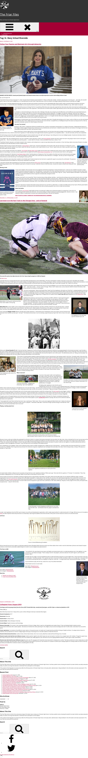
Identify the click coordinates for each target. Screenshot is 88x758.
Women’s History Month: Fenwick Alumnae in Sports (14, 688)
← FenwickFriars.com (7, 33)
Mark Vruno (4, 278)
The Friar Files (9, 14)
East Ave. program (52, 359)
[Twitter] (11, 752)
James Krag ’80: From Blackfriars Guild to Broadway (13, 686)
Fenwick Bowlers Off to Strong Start (10, 693)
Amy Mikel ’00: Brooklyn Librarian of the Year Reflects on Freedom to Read (19, 685)
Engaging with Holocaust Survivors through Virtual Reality (15, 677)
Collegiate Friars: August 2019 (10, 604)
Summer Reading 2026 (7, 675)
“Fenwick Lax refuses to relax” (9, 575)
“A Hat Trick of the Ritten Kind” (9, 576)
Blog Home (4, 34)
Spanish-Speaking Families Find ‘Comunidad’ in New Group (15, 680)
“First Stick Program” (12, 479)
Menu (37, 31)
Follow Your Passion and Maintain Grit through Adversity (20, 44)
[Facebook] (11, 743)
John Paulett (24, 150)
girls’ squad (56, 391)
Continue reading (4, 645)
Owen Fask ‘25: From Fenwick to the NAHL (11, 681)
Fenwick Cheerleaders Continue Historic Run (12, 690)
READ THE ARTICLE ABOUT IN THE (33, 195)
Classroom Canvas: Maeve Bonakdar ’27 (11, 679)
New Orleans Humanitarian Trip (45, 152)
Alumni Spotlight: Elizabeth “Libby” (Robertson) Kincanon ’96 (15, 689)
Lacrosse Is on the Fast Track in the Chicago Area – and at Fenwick (23, 201)
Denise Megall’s (47, 138)
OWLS (1, 513)
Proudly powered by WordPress (7, 754)
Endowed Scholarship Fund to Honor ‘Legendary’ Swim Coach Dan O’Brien (18, 692)
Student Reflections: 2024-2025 (9, 682)
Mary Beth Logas (33, 150)
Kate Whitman (68, 162)
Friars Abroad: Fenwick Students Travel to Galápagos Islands (15, 684)
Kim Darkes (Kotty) (21, 154)
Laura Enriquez (25, 190)
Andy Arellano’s (26, 145)
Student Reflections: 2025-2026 (9, 676)
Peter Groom (38, 162)
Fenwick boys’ (80, 294)
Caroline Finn (42, 397)
